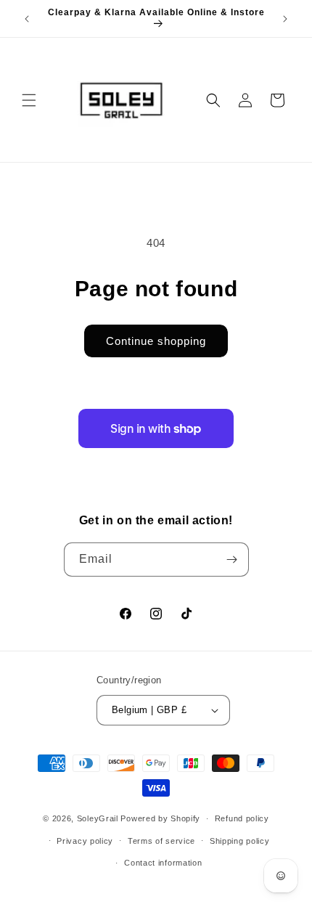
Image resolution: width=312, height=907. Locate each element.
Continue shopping (156, 341)
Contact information (163, 862)
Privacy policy (85, 841)
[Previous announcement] (27, 19)
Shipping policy (240, 841)
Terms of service (161, 841)
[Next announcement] (285, 19)
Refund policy (242, 818)
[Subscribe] (232, 559)
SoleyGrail (97, 818)
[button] (29, 100)
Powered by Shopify (160, 818)
